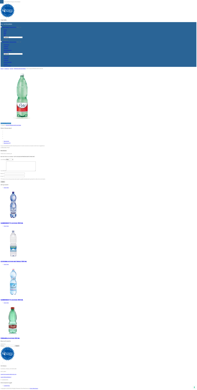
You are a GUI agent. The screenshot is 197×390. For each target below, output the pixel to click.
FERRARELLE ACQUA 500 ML (10, 338)
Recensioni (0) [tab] (7, 143)
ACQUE (11, 68)
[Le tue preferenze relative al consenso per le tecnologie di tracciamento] (194, 387)
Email (2, 176)
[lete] (22, 120)
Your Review (3, 170)
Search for (3, 344)
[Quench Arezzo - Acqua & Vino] (8, 27)
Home (2, 68)
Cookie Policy (7, 385)
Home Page (6, 56)
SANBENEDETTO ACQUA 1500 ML (12, 223)
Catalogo (6, 60)
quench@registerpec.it (6, 377)
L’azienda (6, 58)
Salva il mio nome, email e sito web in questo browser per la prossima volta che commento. (23, 179)
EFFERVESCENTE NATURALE (20, 68)
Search (17, 345)
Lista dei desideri (8, 62)
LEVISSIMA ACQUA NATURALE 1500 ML (14, 261)
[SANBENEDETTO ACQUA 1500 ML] (13, 220)
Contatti (6, 64)
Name (2, 173)
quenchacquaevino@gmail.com (8, 374)
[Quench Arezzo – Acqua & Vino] (7, 17)
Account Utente (7, 66)
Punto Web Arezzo (34, 388)
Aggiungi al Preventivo (6, 123)
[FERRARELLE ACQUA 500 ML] (13, 335)
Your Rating (3, 159)
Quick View (6, 187)
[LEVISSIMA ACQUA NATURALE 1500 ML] (13, 258)
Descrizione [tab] (6, 141)
